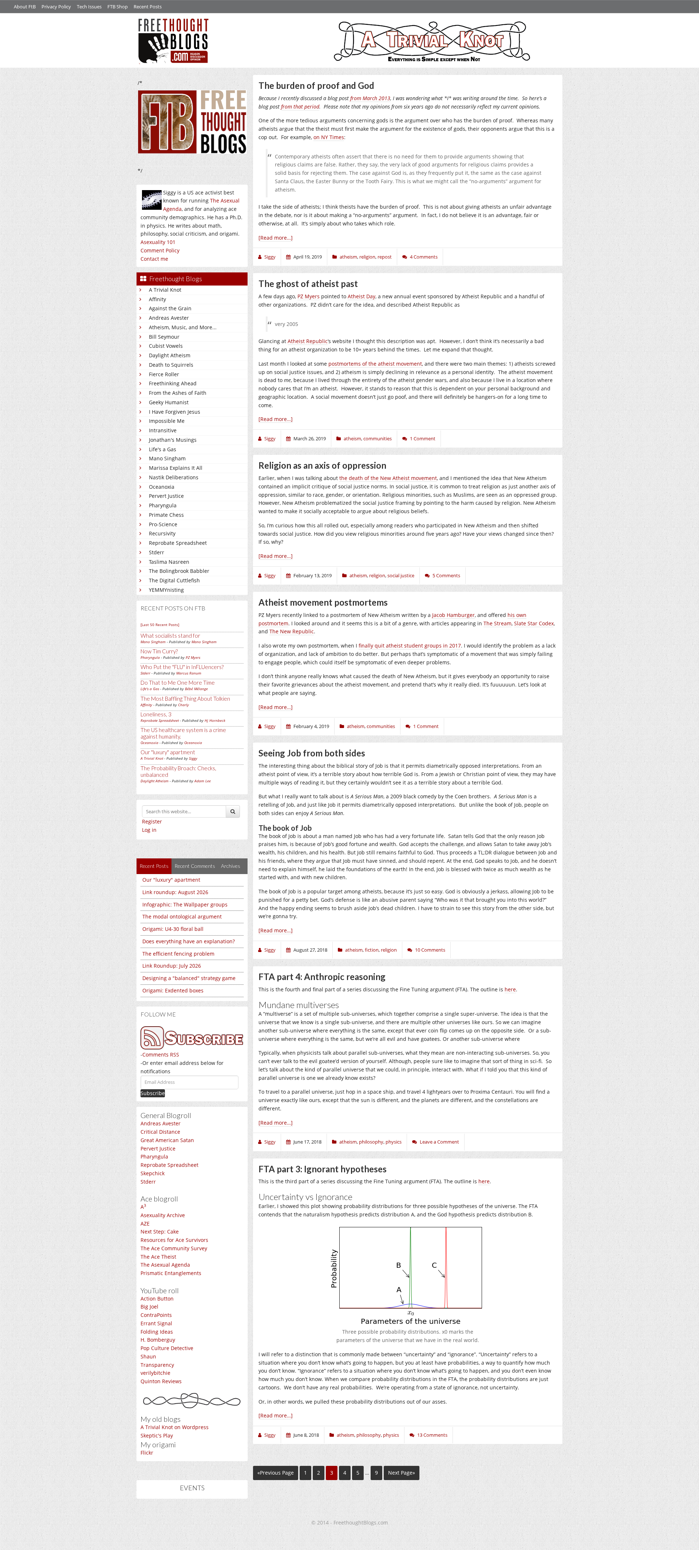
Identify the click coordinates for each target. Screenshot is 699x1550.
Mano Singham (167, 458)
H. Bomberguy (158, 1339)
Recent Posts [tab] (154, 866)
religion (367, 256)
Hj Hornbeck (215, 720)
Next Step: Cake (160, 1231)
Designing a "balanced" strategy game (189, 978)
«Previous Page (275, 1472)
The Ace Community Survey (174, 1248)
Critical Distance (160, 1131)
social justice (400, 575)
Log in (149, 829)
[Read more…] (275, 237)
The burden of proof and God (316, 85)
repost (385, 256)
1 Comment (422, 438)
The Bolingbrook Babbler (179, 570)
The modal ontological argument (182, 916)
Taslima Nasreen (169, 561)
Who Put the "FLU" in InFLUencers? (182, 667)
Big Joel (149, 1306)
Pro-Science (163, 524)
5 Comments (446, 575)
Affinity (157, 299)
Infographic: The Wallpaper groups (185, 904)
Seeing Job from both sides (311, 753)
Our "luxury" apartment (168, 752)
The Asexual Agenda (165, 1264)
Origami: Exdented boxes (173, 990)
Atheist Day (361, 296)
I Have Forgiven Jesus (174, 411)
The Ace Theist (158, 1256)
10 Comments (430, 950)
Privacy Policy (56, 6)
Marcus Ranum (188, 673)
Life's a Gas (162, 449)
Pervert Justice (166, 495)
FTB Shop (117, 6)
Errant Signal (156, 1323)
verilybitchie (155, 1372)
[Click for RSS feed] (192, 1037)
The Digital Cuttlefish (174, 580)
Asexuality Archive (163, 1215)
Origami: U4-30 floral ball (173, 928)
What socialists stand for (170, 635)
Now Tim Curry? (159, 651)
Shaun (148, 1356)
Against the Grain (170, 308)
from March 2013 (370, 98)
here (510, 989)
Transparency (157, 1364)
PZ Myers (193, 657)
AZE (145, 1223)
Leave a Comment (439, 1141)
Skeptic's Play (157, 1435)
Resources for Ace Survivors (174, 1239)
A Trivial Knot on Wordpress (175, 1427)
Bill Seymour (164, 336)
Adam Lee (202, 780)
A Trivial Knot (165, 289)
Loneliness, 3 (156, 714)
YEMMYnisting (166, 589)
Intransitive (163, 430)
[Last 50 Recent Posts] (160, 624)
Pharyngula (163, 505)
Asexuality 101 (158, 242)
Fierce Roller (164, 374)
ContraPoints (156, 1314)
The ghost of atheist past (308, 283)
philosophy (371, 1141)
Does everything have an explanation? (188, 941)
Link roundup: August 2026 (175, 892)
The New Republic (291, 631)
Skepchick (153, 1173)
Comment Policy (160, 250)
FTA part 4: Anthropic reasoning (322, 976)
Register (152, 821)
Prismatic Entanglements (171, 1273)
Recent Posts (148, 6)
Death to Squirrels (171, 364)
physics (394, 1141)
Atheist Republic (308, 341)
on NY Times (328, 137)
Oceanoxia (161, 486)
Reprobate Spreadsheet (178, 542)
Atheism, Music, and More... (183, 327)
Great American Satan (167, 1140)
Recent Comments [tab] (194, 866)
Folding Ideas (157, 1331)
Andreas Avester (169, 317)
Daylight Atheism (169, 355)
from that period (300, 106)
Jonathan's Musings (173, 439)
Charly (183, 704)
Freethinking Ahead (173, 383)
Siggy (193, 758)
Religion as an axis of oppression (322, 465)
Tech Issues (89, 6)
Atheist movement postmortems (323, 602)
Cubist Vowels (166, 345)
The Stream (497, 623)
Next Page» (401, 1472)
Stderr (156, 552)
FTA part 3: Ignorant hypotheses (322, 1169)
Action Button (157, 1298)
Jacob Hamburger (453, 614)
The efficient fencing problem (178, 953)
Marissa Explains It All (175, 467)
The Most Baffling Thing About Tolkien (185, 698)
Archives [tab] (230, 866)
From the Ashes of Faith (177, 392)
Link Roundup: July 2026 (171, 965)
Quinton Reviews (161, 1381)
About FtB (25, 6)
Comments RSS (160, 1054)
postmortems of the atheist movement (375, 363)
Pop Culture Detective (167, 1348)
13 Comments (432, 1435)
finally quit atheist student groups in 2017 (410, 645)
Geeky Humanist (169, 402)
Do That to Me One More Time (178, 682)
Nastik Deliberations (173, 477)
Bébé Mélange (196, 688)
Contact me (154, 258)
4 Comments (424, 256)
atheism (348, 256)
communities (377, 438)
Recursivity (162, 533)
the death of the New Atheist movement (388, 478)
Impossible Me (167, 420)
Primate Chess (166, 514)
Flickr (147, 1452)
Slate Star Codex (534, 623)
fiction (372, 950)
